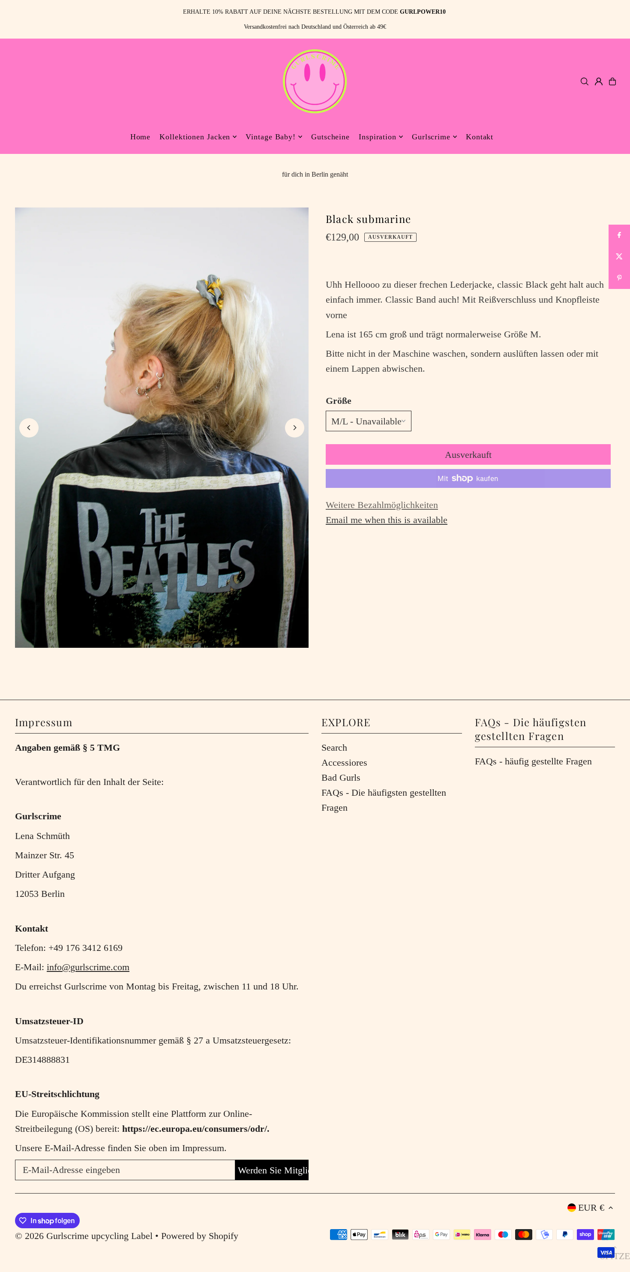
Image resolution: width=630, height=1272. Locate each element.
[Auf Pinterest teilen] (619, 278)
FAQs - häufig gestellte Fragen (533, 761)
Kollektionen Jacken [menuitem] (194, 136)
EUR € (591, 1207)
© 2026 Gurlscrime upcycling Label (84, 1235)
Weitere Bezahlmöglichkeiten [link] (382, 504)
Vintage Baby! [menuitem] (271, 136)
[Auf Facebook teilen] (619, 235)
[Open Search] (584, 81)
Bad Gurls (340, 777)
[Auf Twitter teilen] (619, 257)
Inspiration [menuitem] (377, 136)
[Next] (294, 427)
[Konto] (599, 81)
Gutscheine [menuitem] (330, 136)
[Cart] (612, 81)
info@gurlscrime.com (88, 967)
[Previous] (29, 427)
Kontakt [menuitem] (479, 136)
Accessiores (344, 762)
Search (334, 747)
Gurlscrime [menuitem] (431, 136)
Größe (338, 400)
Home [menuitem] (140, 136)
